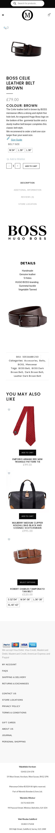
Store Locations (12, 700)
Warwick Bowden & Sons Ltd (30, 791)
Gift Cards (9, 722)
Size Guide (16, 140)
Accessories (31, 360)
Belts (42, 360)
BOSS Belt (24, 368)
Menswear (31, 364)
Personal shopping (14, 742)
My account (9, 664)
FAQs (5, 671)
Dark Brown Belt (34, 372)
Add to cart (31, 166)
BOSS (21, 364)
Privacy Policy (11, 706)
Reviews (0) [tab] (27, 197)
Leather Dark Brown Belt (27, 375)
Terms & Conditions (14, 712)
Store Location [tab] (27, 204)
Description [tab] (27, 183)
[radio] (12, 150)
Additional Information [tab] (27, 190)
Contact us (9, 693)
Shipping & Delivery (14, 677)
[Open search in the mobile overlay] (27, 3)
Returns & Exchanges (15, 683)
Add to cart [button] (28, 452)
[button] (25, 28)
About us (7, 729)
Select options (27, 582)
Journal (7, 735)
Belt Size (14, 144)
